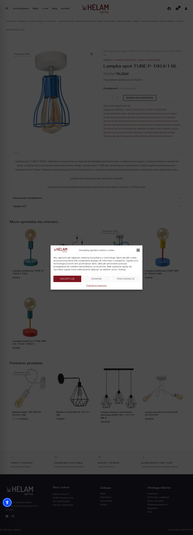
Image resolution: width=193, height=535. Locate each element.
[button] (138, 250)
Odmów (96, 278)
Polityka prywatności (96, 285)
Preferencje (126, 278)
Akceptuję (67, 278)
